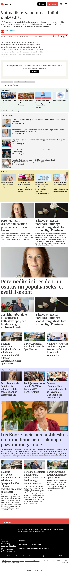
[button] (2, 90)
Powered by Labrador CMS (34, 570)
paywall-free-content (27, 82)
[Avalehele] (19, 4)
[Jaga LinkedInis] (58, 36)
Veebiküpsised (15, 562)
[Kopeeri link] (64, 36)
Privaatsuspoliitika (30, 561)
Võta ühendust (6, 561)
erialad (16, 82)
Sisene (41, 4)
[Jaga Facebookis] (53, 36)
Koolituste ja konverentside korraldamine (34, 548)
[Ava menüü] (66, 4)
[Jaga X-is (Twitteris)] (56, 36)
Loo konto (52, 4)
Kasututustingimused (18, 561)
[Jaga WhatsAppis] (66, 36)
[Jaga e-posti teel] (61, 36)
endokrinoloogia (7, 82)
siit (18, 111)
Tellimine (22, 541)
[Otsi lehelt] (61, 4)
